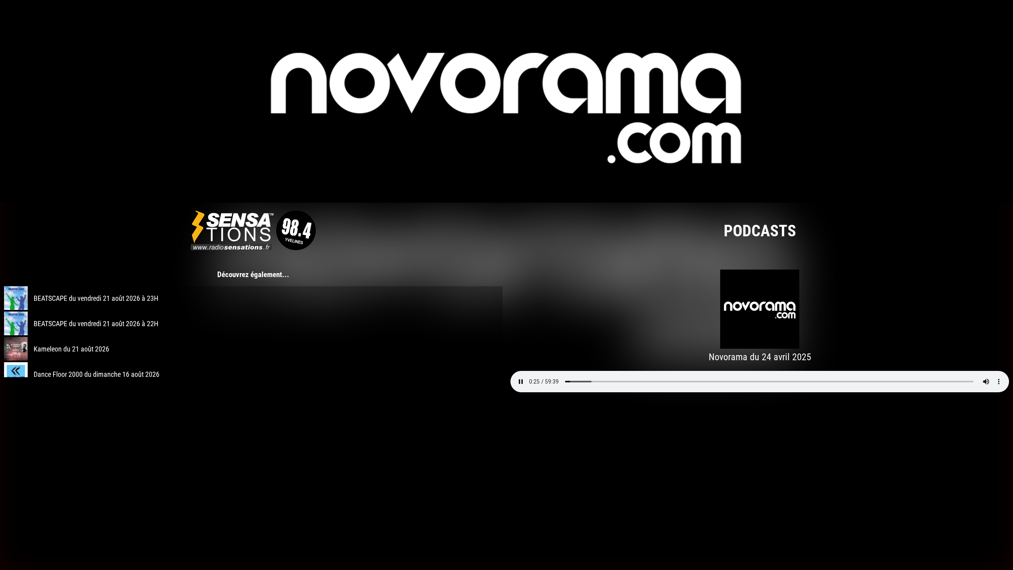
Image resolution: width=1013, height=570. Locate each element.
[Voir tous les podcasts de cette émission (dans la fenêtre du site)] (506, 101)
